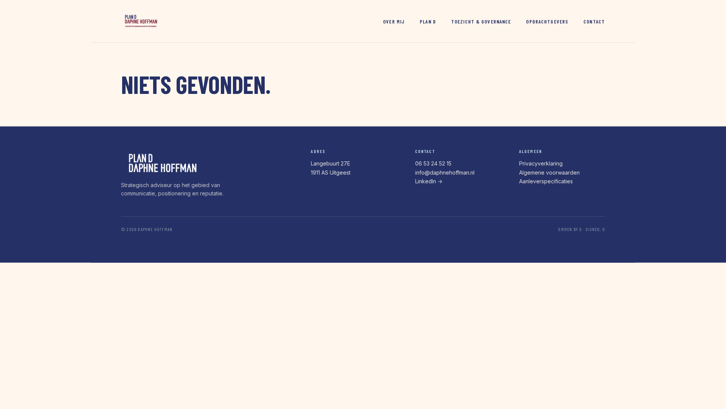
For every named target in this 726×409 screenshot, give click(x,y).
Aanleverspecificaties (546, 181)
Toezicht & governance (481, 21)
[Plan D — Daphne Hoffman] (140, 21)
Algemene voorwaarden (549, 172)
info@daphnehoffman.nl (445, 172)
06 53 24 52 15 (433, 163)
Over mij (394, 21)
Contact (594, 21)
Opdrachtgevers (547, 21)
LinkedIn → (428, 181)
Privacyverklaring (541, 163)
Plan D (428, 21)
